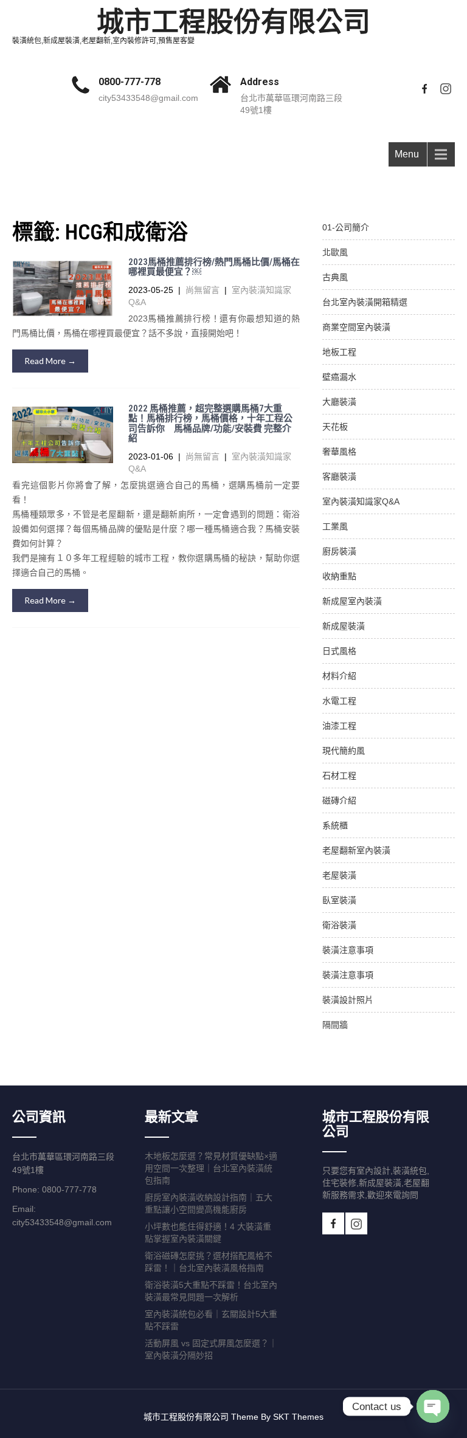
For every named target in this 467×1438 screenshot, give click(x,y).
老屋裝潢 (339, 875)
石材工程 (339, 775)
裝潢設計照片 (347, 1000)
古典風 (335, 277)
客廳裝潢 (339, 476)
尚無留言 (202, 290)
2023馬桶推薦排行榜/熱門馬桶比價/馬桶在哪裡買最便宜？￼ (214, 267)
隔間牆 (335, 1025)
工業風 (335, 526)
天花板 (335, 427)
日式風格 (339, 651)
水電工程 (339, 701)
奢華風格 (339, 451)
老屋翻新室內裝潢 (356, 850)
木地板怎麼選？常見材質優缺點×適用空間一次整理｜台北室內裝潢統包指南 (211, 1168)
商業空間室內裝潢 (356, 327)
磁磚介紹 (339, 800)
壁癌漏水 (339, 377)
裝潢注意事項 (347, 950)
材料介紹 (339, 676)
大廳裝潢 (339, 402)
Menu (407, 154)
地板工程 (339, 352)
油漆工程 (339, 726)
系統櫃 (335, 825)
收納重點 (339, 576)
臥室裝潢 (339, 900)
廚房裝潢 (339, 551)
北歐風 (335, 252)
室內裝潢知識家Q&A (361, 501)
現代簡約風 (343, 750)
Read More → (50, 361)
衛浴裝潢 (339, 925)
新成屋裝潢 (343, 626)
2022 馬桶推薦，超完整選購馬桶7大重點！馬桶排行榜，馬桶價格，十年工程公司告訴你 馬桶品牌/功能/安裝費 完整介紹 (210, 423)
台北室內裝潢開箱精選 (364, 302)
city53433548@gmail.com (148, 98)
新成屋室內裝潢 (352, 601)
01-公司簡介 (345, 227)
